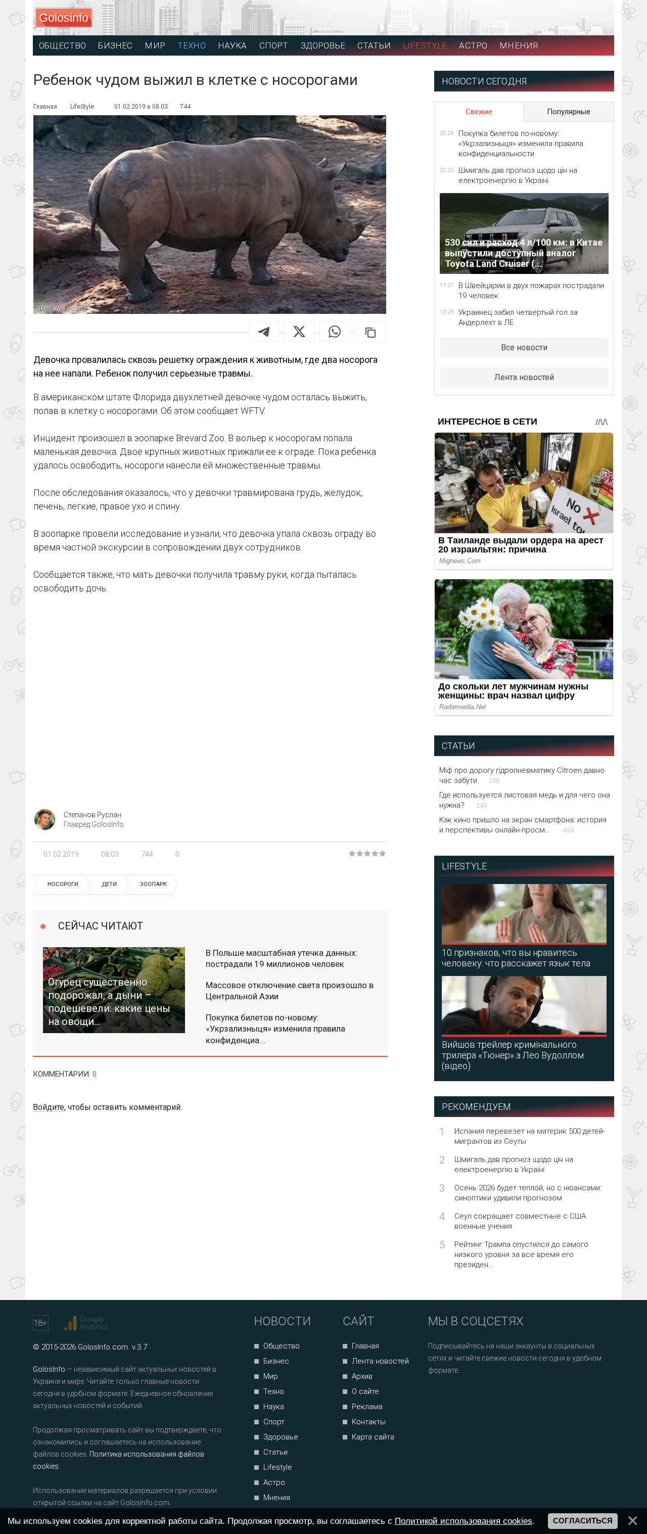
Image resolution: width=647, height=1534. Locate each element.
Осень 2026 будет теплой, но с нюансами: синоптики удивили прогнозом (528, 1192)
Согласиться (583, 1521)
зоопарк (153, 884)
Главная (365, 1346)
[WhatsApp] (334, 331)
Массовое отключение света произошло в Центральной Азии (290, 990)
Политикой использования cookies (463, 1520)
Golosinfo (63, 17)
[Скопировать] (370, 332)
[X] (299, 331)
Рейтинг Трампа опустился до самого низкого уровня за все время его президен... (521, 1254)
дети (109, 884)
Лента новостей (524, 377)
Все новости (524, 347)
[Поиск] (561, 18)
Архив (362, 1376)
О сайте (365, 1391)
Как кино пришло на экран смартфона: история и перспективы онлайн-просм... (523, 824)
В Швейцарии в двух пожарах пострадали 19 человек (531, 290)
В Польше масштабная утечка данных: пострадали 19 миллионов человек (281, 958)
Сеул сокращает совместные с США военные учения (520, 1221)
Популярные (568, 111)
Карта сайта (373, 1437)
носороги (63, 884)
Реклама (367, 1407)
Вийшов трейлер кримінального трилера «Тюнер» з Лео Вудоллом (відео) (513, 1055)
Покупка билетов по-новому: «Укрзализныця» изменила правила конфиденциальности (520, 143)
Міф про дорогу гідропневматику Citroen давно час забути (522, 775)
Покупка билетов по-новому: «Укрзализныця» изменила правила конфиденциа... (275, 1028)
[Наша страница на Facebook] (439, 1397)
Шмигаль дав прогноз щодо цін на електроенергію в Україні (517, 175)
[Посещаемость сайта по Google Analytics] (87, 1323)
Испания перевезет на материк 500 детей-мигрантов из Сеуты (529, 1136)
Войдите (48, 1107)
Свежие (479, 111)
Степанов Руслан (92, 815)
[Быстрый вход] (597, 18)
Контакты (369, 1422)
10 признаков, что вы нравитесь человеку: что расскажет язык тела (516, 957)
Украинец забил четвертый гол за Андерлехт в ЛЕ (518, 317)
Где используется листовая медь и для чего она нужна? (524, 800)
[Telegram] (264, 331)
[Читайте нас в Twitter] (471, 1397)
